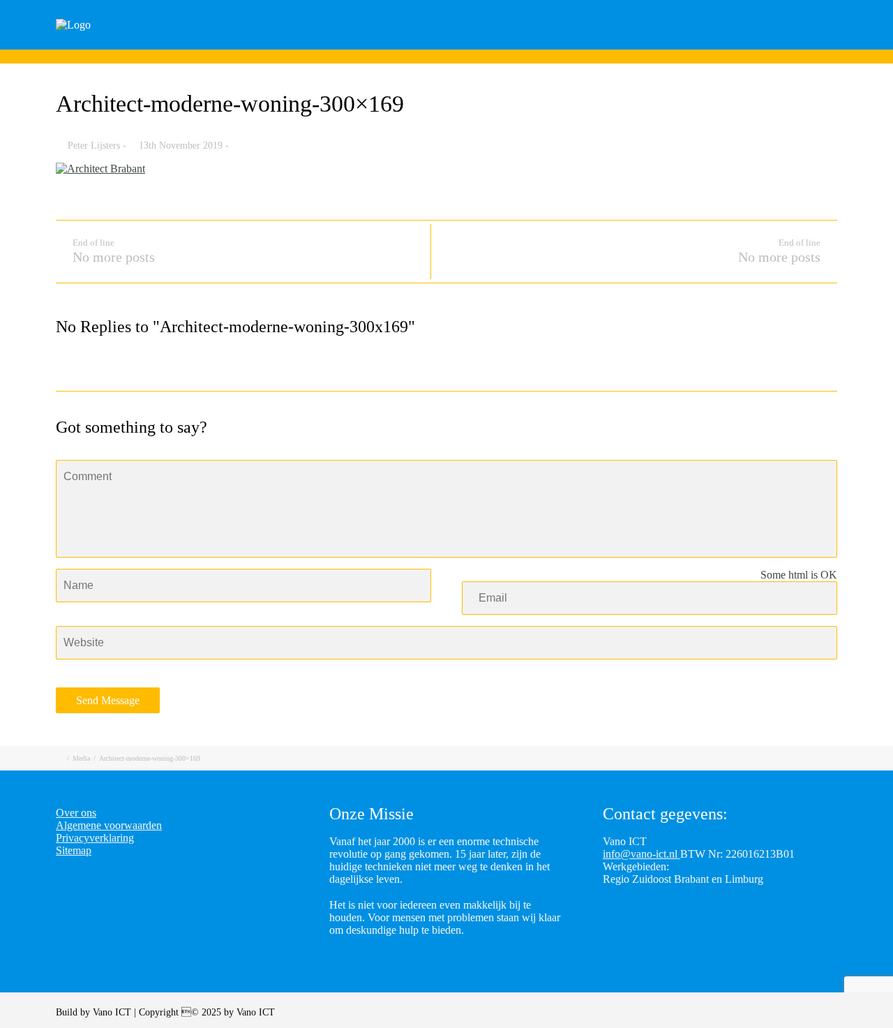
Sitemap (73, 850)
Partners (769, 43)
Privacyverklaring (95, 838)
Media (81, 758)
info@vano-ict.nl (641, 854)
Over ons (842, 43)
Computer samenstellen (491, 43)
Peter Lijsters (94, 145)
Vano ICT (113, 1012)
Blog (704, 43)
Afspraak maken (620, 43)
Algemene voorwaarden (109, 825)
